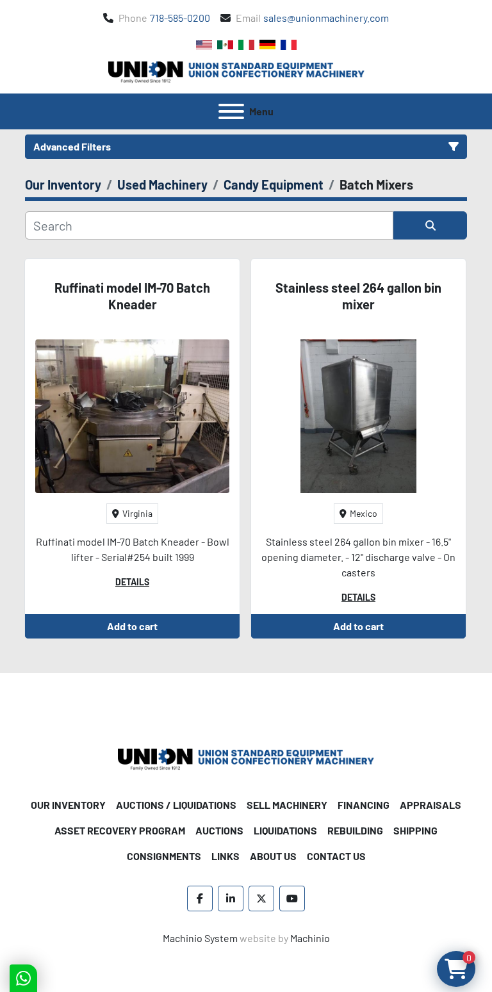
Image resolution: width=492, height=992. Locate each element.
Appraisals (430, 805)
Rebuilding (355, 830)
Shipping (415, 830)
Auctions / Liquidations (176, 805)
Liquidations (285, 830)
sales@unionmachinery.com (326, 18)
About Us (273, 856)
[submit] (430, 225)
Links (225, 856)
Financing (364, 805)
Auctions (219, 830)
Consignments (164, 856)
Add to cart (132, 626)
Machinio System (200, 938)
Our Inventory (68, 805)
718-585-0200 (180, 18)
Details (132, 581)
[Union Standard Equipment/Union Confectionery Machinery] (246, 758)
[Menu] (231, 111)
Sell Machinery (287, 805)
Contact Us (336, 856)
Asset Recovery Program (119, 830)
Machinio (310, 938)
